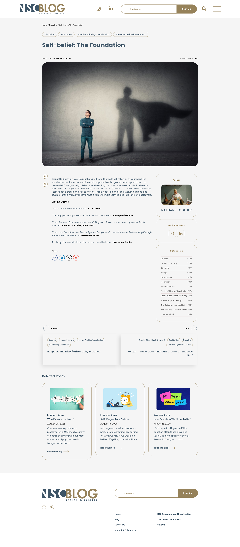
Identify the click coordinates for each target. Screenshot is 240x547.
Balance (176, 258)
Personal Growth (176, 286)
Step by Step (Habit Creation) (176, 296)
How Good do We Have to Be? (172, 419)
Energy (176, 272)
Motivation (66, 34)
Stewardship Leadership (176, 300)
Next (187, 328)
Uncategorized (176, 314)
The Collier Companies (169, 519)
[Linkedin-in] (52, 507)
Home (44, 25)
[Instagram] (172, 233)
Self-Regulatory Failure (114, 419)
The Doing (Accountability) (176, 305)
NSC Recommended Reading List (174, 514)
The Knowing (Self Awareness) (131, 34)
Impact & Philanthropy (126, 530)
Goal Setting (176, 277)
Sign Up (161, 524)
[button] (217, 9)
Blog (117, 519)
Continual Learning (176, 263)
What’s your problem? (61, 419)
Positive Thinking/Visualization (93, 34)
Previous (54, 328)
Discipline (53, 25)
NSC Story (120, 524)
